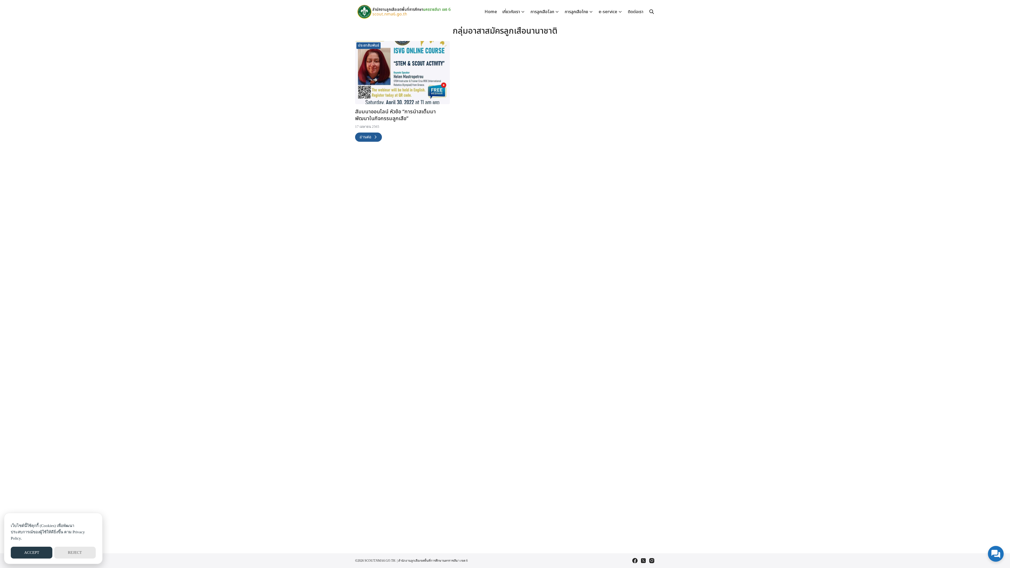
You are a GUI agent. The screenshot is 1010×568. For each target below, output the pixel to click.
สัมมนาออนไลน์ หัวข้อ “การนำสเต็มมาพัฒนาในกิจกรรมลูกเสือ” (395, 115)
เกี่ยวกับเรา (511, 12)
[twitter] (643, 560)
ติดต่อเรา (635, 12)
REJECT (75, 552)
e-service (608, 12)
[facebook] (635, 560)
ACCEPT (31, 552)
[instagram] (652, 560)
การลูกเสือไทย (576, 12)
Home (490, 12)
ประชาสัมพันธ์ (368, 45)
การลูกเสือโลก (542, 12)
